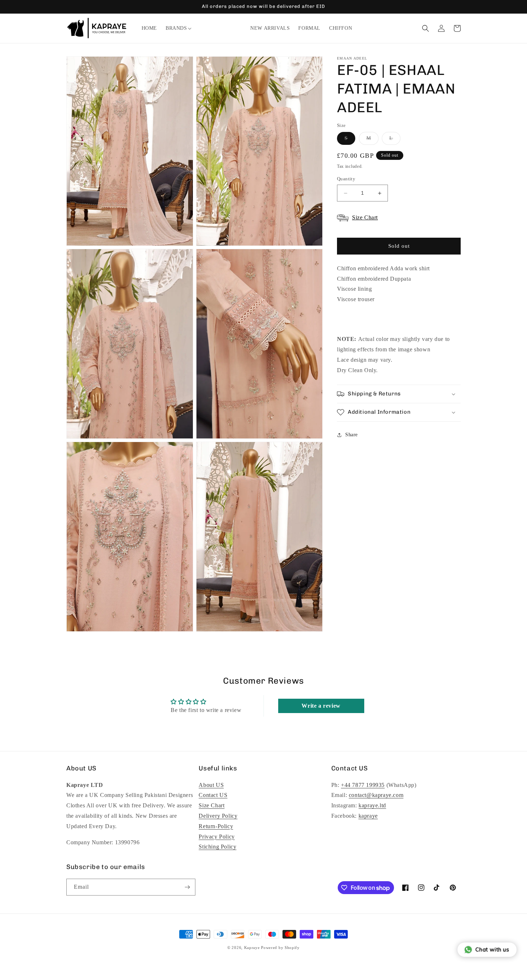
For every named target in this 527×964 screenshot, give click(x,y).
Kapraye (252, 947)
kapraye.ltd (372, 805)
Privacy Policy (216, 837)
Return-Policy (216, 826)
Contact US (213, 795)
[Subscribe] (187, 887)
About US (211, 785)
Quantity (346, 179)
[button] (176, 28)
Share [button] (351, 434)
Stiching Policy (217, 847)
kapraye (368, 816)
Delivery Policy (218, 816)
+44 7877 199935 (363, 785)
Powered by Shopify (280, 947)
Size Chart (211, 805)
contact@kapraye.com (376, 795)
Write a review (321, 706)
